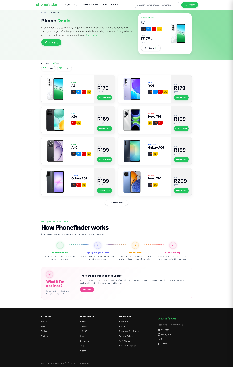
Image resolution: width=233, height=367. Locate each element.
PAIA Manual (125, 341)
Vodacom (45, 336)
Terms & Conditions (128, 346)
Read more (91, 35)
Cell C (44, 321)
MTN (43, 326)
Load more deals (116, 203)
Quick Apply (190, 5)
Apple (83, 321)
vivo (82, 346)
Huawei (83, 326)
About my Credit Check (130, 331)
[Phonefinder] (46, 4)
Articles (122, 326)
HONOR (83, 331)
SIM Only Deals (90, 5)
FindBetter (87, 289)
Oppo (82, 336)
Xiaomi (83, 351)
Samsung (84, 341)
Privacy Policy (126, 336)
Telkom (44, 331)
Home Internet (110, 5)
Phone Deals (70, 5)
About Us (123, 321)
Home (43, 13)
